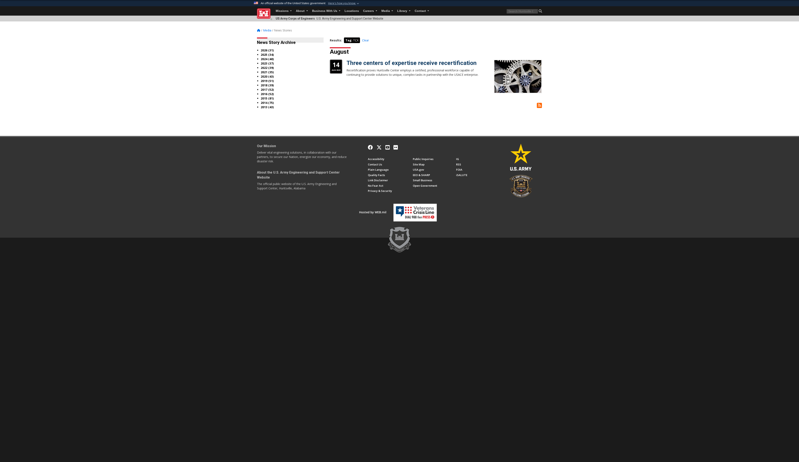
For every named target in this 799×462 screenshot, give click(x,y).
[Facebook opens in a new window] (370, 147)
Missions (282, 10)
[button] (344, 3)
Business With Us (325, 10)
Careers (369, 10)
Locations (352, 10)
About (300, 10)
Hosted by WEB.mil (372, 212)
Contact (421, 10)
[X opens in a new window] (379, 147)
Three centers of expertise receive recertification (411, 63)
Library (402, 10)
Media (386, 10)
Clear (365, 40)
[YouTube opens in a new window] (387, 147)
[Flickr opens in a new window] (395, 147)
